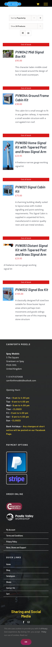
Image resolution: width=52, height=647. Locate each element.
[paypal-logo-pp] (17, 453)
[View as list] (28, 33)
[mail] (28, 622)
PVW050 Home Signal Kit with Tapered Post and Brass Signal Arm (30, 147)
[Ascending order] (40, 18)
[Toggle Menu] (45, 4)
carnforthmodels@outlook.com (21, 380)
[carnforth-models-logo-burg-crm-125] (15, 500)
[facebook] (23, 622)
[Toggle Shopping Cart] (38, 4)
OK (26, 642)
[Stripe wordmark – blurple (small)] (17, 475)
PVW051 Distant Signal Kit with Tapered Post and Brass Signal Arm (31, 250)
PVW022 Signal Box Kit (31, 290)
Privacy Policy (44, 630)
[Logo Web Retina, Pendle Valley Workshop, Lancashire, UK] (20, 514)
